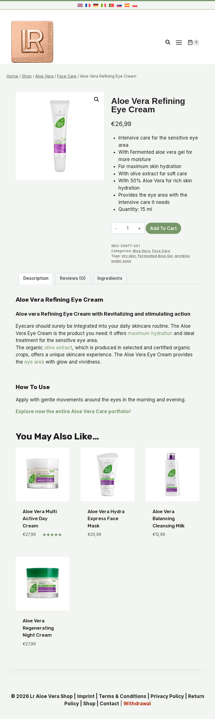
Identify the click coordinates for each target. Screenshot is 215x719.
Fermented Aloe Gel (155, 256)
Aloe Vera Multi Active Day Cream (40, 519)
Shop (89, 703)
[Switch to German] (95, 5)
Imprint (86, 696)
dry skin (129, 256)
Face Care (161, 251)
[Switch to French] (87, 5)
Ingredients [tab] (109, 278)
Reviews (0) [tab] (73, 278)
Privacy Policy (167, 696)
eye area (34, 362)
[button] (97, 99)
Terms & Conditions (122, 696)
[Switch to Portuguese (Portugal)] (111, 5)
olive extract (58, 347)
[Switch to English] (80, 5)
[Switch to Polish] (134, 5)
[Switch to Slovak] (119, 5)
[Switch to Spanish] (127, 5)
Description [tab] (35, 278)
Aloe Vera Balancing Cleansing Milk (168, 519)
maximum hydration (150, 333)
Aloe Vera (141, 251)
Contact (109, 703)
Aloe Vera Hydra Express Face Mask (106, 519)
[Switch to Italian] (103, 5)
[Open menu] (179, 42)
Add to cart (163, 228)
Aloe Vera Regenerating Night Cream (38, 628)
